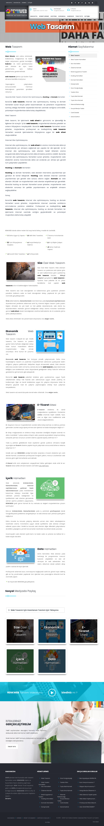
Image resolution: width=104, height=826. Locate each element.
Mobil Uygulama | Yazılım (79, 72)
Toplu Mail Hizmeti (77, 96)
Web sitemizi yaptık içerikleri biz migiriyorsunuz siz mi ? (89, 795)
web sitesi (34, 120)
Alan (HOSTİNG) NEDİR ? (87, 807)
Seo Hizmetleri (75, 64)
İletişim (47, 822)
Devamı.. (8, 799)
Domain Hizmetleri (77, 80)
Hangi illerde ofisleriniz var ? (89, 791)
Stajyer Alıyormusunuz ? (87, 786)
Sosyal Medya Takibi (77, 108)
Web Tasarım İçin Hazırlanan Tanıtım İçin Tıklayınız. (34, 610)
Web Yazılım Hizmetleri (78, 59)
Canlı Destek (75, 113)
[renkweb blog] (71, 2)
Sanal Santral (75, 117)
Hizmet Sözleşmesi (29, 818)
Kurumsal (62, 16)
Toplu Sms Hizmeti (77, 100)
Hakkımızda (17, 2)
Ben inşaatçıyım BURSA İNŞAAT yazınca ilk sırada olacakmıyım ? (89, 778)
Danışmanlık (75, 84)
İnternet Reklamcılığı (77, 104)
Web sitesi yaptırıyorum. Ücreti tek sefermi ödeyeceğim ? (89, 799)
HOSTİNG (54, 16)
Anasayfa (9, 2)
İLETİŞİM (30, 2)
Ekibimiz (19, 818)
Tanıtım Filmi (75, 92)
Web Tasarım (75, 55)
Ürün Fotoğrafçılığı (77, 88)
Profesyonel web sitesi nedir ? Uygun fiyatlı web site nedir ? (89, 803)
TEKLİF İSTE (79, 16)
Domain (54, 97)
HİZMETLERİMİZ (44, 16)
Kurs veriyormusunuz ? (87, 782)
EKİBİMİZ (24, 2)
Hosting (46, 97)
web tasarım (10, 77)
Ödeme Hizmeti (76, 68)
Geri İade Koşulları (43, 818)
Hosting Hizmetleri (77, 76)
